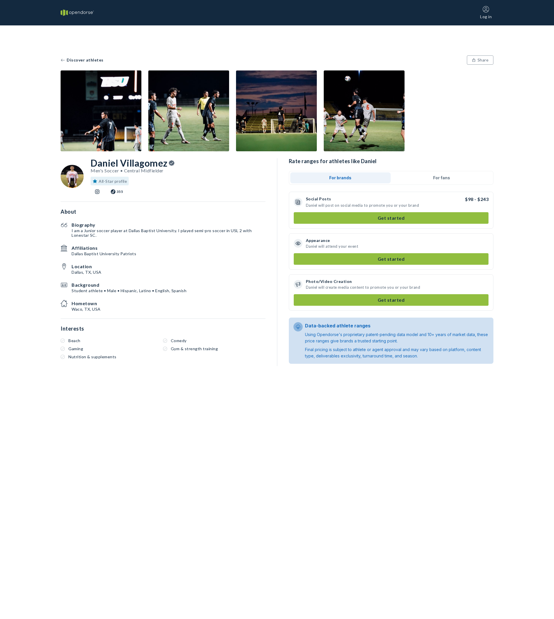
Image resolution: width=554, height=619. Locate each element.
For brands (340, 177)
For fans (441, 177)
